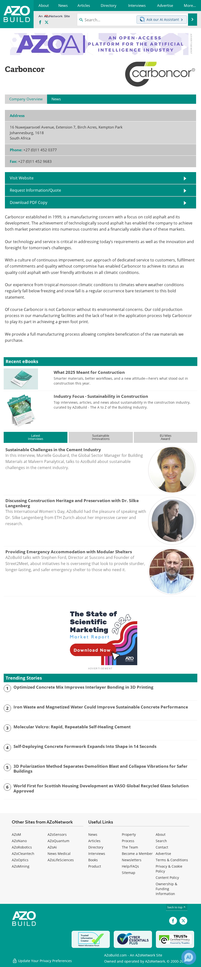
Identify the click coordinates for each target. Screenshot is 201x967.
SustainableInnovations (101, 437)
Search (161, 840)
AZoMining (20, 866)
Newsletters (131, 860)
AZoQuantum (58, 840)
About (160, 834)
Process (128, 840)
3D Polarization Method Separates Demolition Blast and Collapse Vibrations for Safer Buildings (100, 769)
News (92, 834)
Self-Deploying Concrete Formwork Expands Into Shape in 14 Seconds (84, 746)
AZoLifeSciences (61, 860)
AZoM (16, 834)
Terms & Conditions (172, 860)
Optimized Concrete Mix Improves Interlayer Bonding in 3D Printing (83, 687)
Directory (95, 847)
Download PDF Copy (28, 202)
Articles (94, 840)
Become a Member (137, 853)
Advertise (163, 853)
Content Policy (167, 877)
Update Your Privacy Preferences (44, 960)
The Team (130, 847)
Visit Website (22, 177)
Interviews (96, 853)
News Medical (59, 853)
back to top (175, 907)
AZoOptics (20, 860)
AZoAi (52, 847)
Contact (162, 847)
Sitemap (128, 872)
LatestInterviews (35, 437)
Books (93, 860)
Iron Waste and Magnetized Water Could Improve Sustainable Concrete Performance (100, 707)
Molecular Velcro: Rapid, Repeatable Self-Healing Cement (72, 726)
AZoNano (19, 840)
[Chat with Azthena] (188, 957)
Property (129, 834)
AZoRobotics (22, 847)
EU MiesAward (165, 437)
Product (94, 866)
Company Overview (26, 98)
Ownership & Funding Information (166, 889)
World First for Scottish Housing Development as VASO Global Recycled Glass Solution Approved (101, 788)
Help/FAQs (130, 866)
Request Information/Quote (35, 190)
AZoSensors (57, 834)
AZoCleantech (23, 853)
